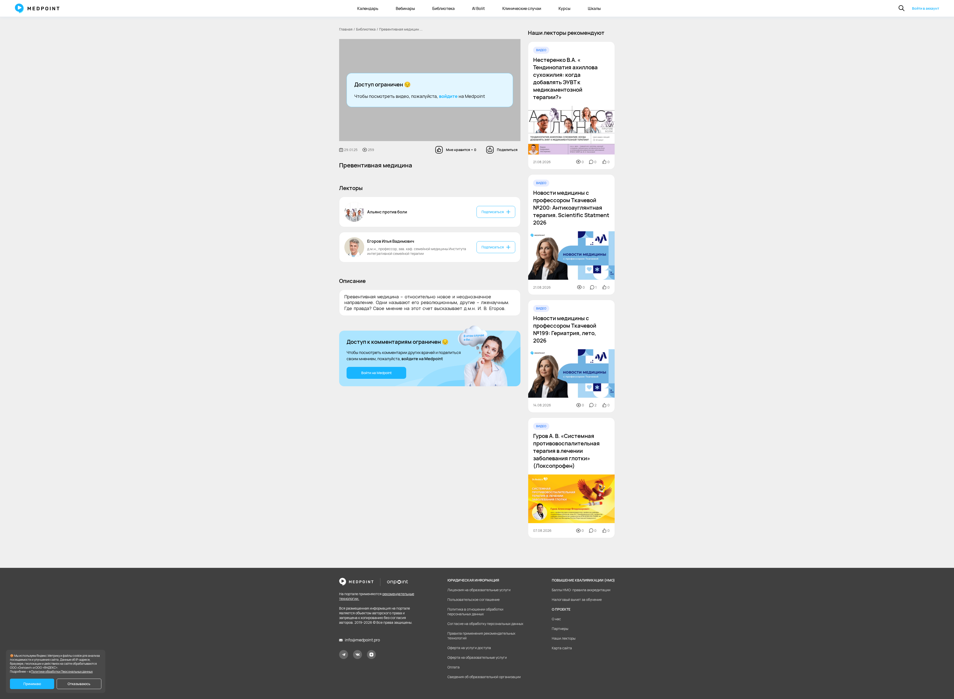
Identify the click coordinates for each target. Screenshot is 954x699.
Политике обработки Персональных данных (62, 671)
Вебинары (405, 8)
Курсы (564, 8)
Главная (346, 29)
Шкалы (594, 8)
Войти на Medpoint (376, 372)
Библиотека (443, 8)
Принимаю (32, 683)
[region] (571, 289)
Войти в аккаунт (925, 8)
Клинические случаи (521, 8)
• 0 (461, 149)
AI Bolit (478, 8)
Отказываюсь (79, 683)
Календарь (367, 8)
